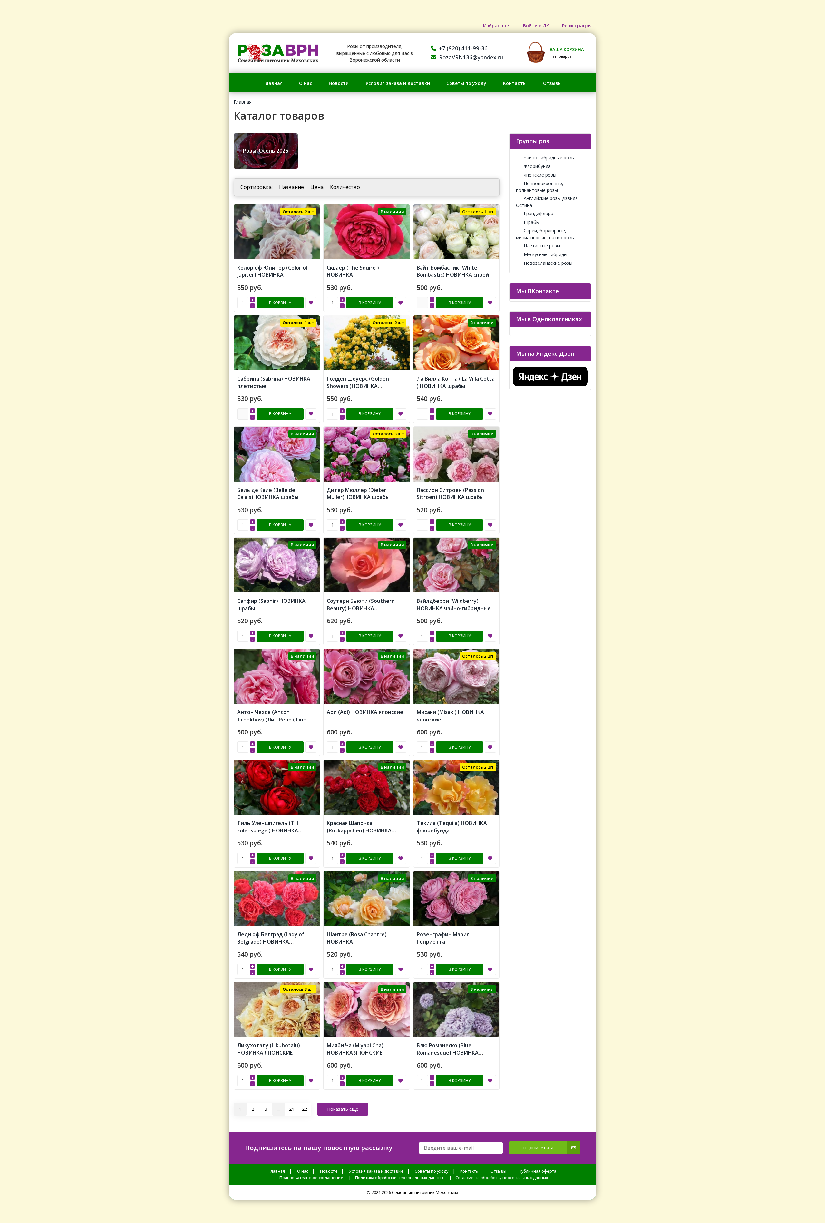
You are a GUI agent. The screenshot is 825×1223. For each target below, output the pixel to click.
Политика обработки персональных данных (399, 1177)
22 (304, 1109)
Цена (317, 187)
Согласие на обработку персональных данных (501, 1177)
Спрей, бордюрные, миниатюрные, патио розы (545, 233)
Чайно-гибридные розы (549, 157)
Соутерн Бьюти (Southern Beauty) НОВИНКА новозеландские (361, 608)
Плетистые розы (542, 246)
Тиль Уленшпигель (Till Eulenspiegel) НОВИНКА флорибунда (267, 830)
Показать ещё (342, 1109)
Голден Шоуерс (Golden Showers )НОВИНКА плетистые (358, 386)
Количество (345, 187)
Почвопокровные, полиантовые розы (539, 186)
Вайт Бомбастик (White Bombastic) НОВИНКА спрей (453, 271)
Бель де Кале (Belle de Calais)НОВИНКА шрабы (267, 493)
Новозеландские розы (548, 263)
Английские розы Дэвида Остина (547, 201)
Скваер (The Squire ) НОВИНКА (353, 271)
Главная (273, 83)
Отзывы (552, 83)
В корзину (280, 302)
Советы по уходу (466, 83)
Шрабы (531, 222)
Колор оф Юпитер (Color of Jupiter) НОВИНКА (272, 271)
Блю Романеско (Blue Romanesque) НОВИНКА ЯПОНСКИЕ (448, 1053)
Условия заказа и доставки (397, 83)
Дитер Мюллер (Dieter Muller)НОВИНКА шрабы (358, 493)
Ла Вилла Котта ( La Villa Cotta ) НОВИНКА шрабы (456, 382)
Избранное (496, 26)
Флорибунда (537, 166)
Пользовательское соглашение (311, 1177)
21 (291, 1109)
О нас (305, 83)
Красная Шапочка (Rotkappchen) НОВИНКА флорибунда (359, 830)
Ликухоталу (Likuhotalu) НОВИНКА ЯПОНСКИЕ (268, 1049)
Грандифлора (538, 213)
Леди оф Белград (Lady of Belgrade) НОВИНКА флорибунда (270, 942)
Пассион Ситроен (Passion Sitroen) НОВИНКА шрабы (450, 493)
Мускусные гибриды (545, 254)
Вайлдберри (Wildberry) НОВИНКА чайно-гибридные (454, 604)
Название (291, 187)
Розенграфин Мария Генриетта (443, 938)
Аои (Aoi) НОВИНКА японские (365, 712)
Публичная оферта (537, 1171)
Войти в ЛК (536, 26)
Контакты (515, 83)
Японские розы (540, 175)
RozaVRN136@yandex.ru (471, 57)
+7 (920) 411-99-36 (463, 48)
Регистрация (577, 26)
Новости (339, 83)
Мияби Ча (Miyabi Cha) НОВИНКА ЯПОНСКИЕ (355, 1049)
